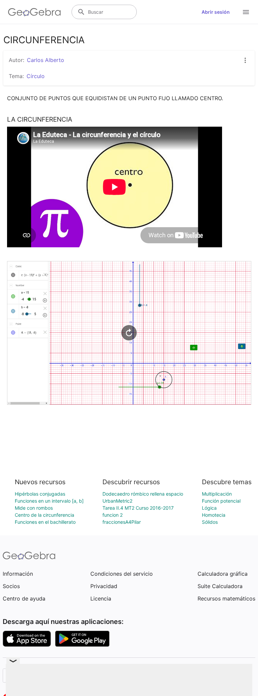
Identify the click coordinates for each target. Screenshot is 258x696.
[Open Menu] (246, 12)
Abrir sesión (216, 12)
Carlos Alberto (45, 60)
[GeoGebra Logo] (34, 12)
